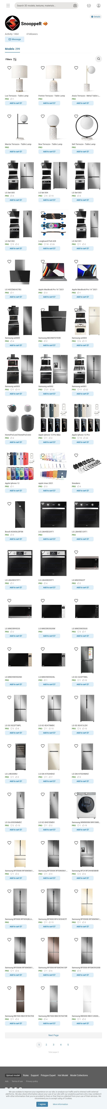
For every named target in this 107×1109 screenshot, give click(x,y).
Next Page (53, 1035)
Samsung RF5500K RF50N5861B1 (19, 967)
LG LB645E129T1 (79, 532)
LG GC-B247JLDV (79, 725)
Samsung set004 (79, 338)
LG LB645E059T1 (46, 580)
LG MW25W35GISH (13, 677)
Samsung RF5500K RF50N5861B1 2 (53, 871)
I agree (42, 1104)
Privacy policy (32, 1081)
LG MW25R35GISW (46, 628)
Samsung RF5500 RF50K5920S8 (86, 967)
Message (16, 39)
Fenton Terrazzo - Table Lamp (51, 96)
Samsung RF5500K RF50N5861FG (86, 919)
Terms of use (17, 1081)
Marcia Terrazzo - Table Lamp (18, 144)
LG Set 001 (77, 241)
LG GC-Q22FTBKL (80, 677)
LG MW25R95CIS (12, 628)
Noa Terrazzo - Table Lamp (50, 144)
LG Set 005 (10, 193)
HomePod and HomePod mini (18, 435)
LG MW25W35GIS (79, 628)
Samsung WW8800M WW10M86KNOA (86, 822)
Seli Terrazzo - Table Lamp (83, 144)
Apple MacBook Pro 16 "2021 (51, 289)
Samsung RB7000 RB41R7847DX (19, 1016)
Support (35, 1075)
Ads (6, 1081)
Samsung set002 (45, 386)
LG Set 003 (77, 193)
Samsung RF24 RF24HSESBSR (85, 871)
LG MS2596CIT (78, 580)
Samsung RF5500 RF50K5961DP (52, 967)
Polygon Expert (48, 1075)
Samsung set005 (12, 338)
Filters (9, 59)
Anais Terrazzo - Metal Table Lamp (86, 96)
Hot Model (63, 1075)
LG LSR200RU (11, 774)
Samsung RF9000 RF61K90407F (52, 919)
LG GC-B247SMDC (46, 725)
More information (60, 1104)
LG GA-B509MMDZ (13, 822)
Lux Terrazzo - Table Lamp (16, 96)
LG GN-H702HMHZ (80, 774)
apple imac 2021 (45, 483)
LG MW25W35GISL (46, 677)
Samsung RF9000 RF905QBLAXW (19, 919)
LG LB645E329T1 (46, 532)
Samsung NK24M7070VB (49, 338)
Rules (26, 1075)
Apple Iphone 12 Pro (81, 435)
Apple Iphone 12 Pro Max (49, 435)
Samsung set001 (79, 386)
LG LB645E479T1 (12, 580)
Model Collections (79, 1075)
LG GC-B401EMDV (46, 822)
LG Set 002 (10, 241)
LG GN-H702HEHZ (46, 774)
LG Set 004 (43, 193)
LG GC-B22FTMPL (13, 725)
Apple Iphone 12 (12, 483)
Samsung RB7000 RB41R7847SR (52, 1016)
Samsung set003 (12, 386)
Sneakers (76, 483)
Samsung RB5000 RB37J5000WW (86, 1016)
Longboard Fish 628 (47, 241)
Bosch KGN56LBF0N (14, 532)
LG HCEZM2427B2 (13, 289)
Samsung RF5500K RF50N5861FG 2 (19, 871)
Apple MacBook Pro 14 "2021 (84, 289)
